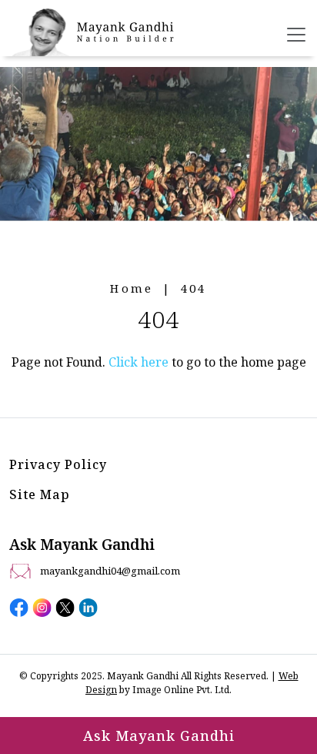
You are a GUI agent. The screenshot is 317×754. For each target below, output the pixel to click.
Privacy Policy (58, 464)
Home (131, 288)
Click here (138, 362)
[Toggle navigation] (296, 34)
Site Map (39, 494)
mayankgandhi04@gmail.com (110, 571)
